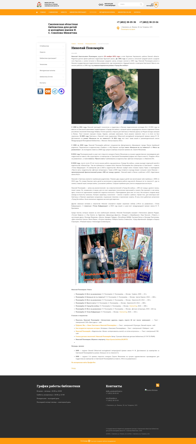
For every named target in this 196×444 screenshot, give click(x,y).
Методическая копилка (107, 12)
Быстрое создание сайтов (98, 441)
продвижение (112, 441)
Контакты (137, 12)
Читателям (92, 12)
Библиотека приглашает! (78, 12)
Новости (64, 12)
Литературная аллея (90, 43)
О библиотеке (53, 12)
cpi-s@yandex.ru (111, 398)
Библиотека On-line (124, 12)
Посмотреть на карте (128, 29)
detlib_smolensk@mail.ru (114, 391)
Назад (73, 368)
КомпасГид (133, 306)
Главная (43, 12)
